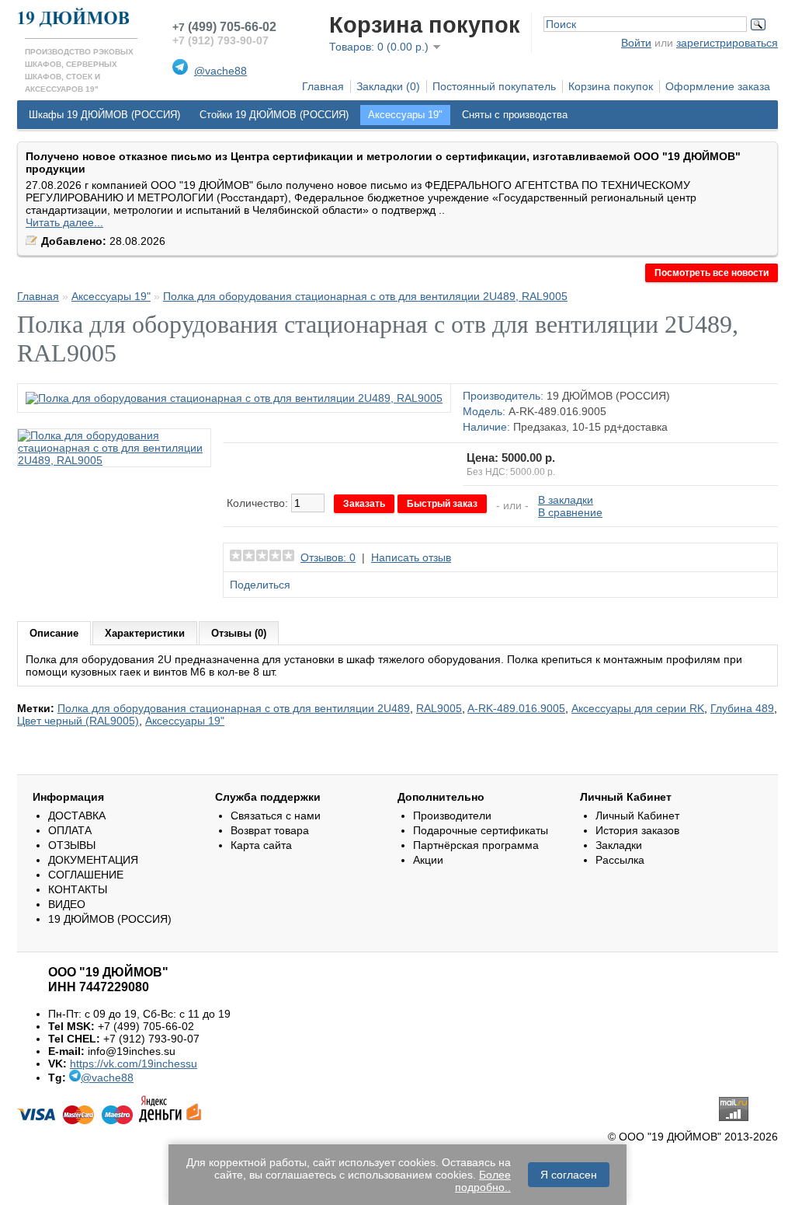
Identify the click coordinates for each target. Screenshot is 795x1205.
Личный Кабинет (637, 815)
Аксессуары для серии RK (637, 708)
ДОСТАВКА (77, 815)
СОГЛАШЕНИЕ (85, 874)
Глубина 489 (742, 708)
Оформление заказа (717, 86)
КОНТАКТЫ (77, 889)
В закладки (565, 500)
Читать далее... (64, 222)
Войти (636, 43)
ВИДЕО (66, 904)
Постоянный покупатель (494, 86)
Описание (54, 633)
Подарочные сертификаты (480, 830)
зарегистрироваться (727, 43)
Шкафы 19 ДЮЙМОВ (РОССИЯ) (104, 114)
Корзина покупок (610, 86)
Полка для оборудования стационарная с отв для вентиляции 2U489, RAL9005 (365, 296)
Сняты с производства (515, 114)
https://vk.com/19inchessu (133, 1063)
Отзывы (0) (238, 633)
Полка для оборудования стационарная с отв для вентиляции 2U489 (233, 708)
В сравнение (570, 512)
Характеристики (145, 633)
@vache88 (220, 71)
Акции (428, 860)
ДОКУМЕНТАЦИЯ (93, 860)
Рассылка (619, 860)
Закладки (618, 845)
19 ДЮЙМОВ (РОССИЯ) (608, 395)
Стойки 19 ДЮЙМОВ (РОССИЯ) (274, 114)
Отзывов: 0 (328, 557)
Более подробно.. (483, 1180)
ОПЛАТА (70, 830)
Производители (452, 815)
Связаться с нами (276, 815)
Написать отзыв (411, 557)
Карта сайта (261, 845)
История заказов (637, 830)
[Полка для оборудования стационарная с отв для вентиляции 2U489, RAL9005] (234, 398)
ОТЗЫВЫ (71, 845)
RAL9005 (439, 708)
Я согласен (568, 1174)
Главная (323, 86)
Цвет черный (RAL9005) (78, 720)
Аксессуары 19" (405, 114)
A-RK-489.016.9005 (516, 708)
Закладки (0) (388, 86)
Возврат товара (270, 830)
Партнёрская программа (476, 845)
